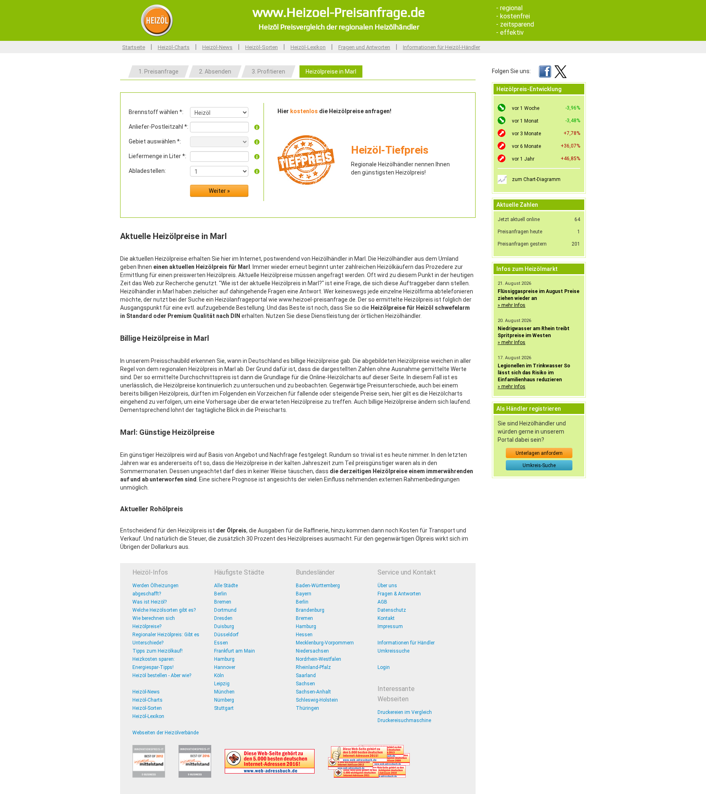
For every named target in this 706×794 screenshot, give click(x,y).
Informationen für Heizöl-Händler (441, 47)
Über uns (387, 585)
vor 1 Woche (525, 108)
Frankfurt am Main (234, 651)
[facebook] (545, 71)
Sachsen (305, 684)
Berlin (220, 594)
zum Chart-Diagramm (536, 179)
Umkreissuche (393, 651)
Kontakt (386, 618)
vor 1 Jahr (523, 159)
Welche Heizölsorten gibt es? (164, 610)
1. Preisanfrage (159, 71)
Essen (221, 643)
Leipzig (222, 684)
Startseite (133, 47)
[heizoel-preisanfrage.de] (157, 20)
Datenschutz (392, 610)
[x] (560, 71)
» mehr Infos (511, 305)
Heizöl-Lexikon (308, 47)
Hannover (224, 667)
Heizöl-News (217, 47)
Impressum (390, 626)
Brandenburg (310, 610)
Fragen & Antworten (399, 594)
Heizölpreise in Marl (331, 71)
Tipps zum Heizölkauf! (157, 651)
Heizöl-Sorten (261, 47)
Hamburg (224, 659)
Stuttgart (224, 708)
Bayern (303, 594)
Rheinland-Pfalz (313, 667)
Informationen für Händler (406, 643)
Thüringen (307, 708)
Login (384, 667)
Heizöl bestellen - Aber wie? (161, 675)
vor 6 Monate (526, 146)
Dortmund (225, 610)
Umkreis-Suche (539, 465)
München (224, 692)
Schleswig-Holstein (317, 700)
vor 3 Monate (526, 133)
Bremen (222, 602)
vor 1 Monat (525, 121)
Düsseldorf (226, 634)
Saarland (306, 675)
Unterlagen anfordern (539, 453)
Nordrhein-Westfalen (318, 659)
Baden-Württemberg (318, 585)
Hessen (304, 634)
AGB (382, 602)
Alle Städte (226, 585)
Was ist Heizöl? (149, 602)
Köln (219, 675)
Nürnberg (224, 700)
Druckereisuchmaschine (404, 720)
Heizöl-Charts (174, 47)
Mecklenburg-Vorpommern (325, 643)
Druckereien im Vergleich (405, 712)
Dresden (223, 618)
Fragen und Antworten (364, 47)
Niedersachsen (312, 651)
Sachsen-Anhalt (313, 692)
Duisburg (224, 626)
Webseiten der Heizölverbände (165, 733)
